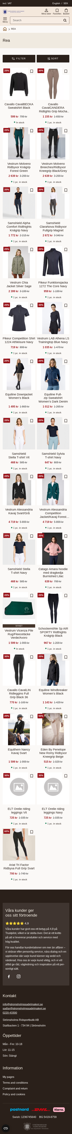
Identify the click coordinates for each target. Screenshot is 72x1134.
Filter (21, 58)
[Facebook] (8, 976)
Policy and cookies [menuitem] (14, 1094)
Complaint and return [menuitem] (15, 1088)
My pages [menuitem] (8, 1077)
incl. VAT (7, 3)
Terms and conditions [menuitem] (15, 1082)
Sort (55, 58)
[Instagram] (18, 976)
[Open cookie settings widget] (6, 1128)
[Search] (65, 20)
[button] (5, 19)
